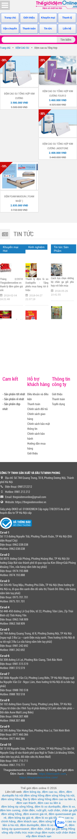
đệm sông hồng (34, 795)
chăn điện (28, 810)
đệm (62, 791)
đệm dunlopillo (29, 825)
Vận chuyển (10, 28)
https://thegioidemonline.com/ (39, 777)
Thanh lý (67, 17)
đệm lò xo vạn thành (54, 825)
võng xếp (8, 832)
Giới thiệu (29, 17)
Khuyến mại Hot (10, 248)
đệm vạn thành (26, 802)
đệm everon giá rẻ (35, 814)
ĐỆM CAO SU (22, 47)
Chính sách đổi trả (37, 409)
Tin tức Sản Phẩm (61, 248)
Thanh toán (29, 28)
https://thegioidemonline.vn (30, 502)
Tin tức (48, 28)
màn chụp (34, 832)
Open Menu (5, 5)
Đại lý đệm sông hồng (37, 799)
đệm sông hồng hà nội (59, 795)
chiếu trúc (20, 832)
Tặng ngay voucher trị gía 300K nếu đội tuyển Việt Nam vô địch (11, 280)
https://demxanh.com (52, 773)
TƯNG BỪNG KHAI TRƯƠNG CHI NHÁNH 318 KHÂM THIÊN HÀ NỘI (36, 286)
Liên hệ (67, 28)
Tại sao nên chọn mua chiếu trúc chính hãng (62, 281)
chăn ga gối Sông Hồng (60, 828)
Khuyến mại (48, 17)
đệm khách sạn (27, 821)
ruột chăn (54, 810)
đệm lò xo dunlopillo (48, 806)
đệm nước (48, 832)
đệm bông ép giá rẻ (20, 817)
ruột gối (41, 810)
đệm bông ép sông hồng (17, 806)
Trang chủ (10, 17)
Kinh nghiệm (36, 247)
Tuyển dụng (58, 404)
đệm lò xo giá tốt (46, 817)
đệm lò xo (68, 806)
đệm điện (37, 828)
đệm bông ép (31, 791)
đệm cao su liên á (63, 799)
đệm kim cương (10, 810)
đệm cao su (49, 791)
